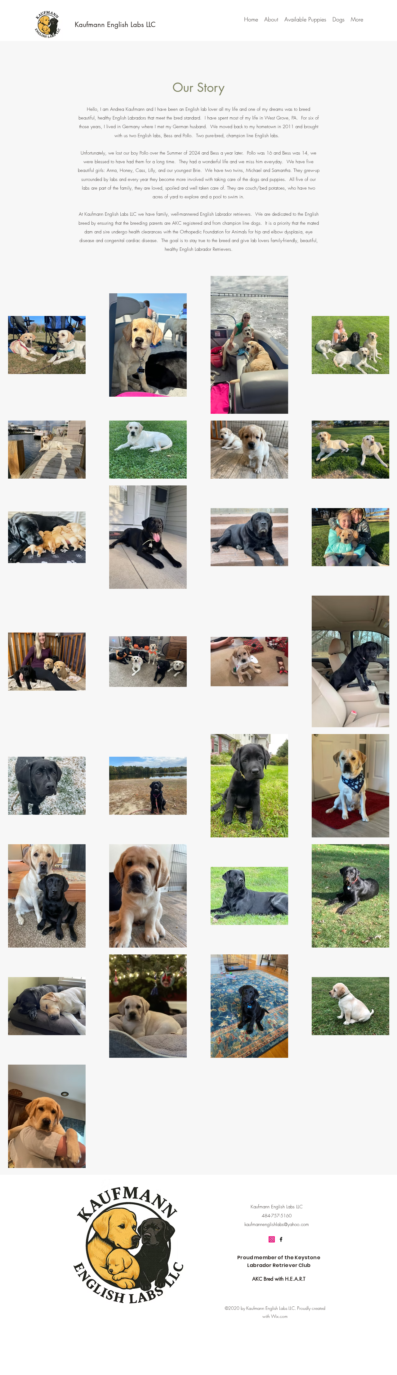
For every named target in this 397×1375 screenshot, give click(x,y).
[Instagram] (272, 1239)
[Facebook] (281, 1239)
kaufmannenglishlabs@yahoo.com (276, 1224)
